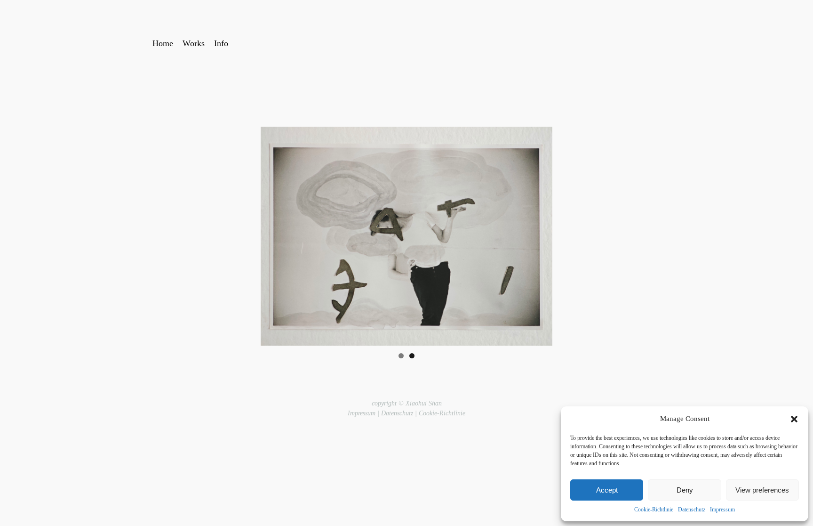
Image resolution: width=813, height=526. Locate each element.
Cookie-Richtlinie (653, 509)
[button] (794, 419)
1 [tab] (401, 355)
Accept (607, 490)
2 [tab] (411, 355)
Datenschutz (691, 509)
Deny (685, 490)
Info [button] (221, 43)
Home (162, 43)
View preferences (762, 490)
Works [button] (194, 43)
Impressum (722, 509)
